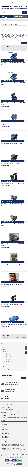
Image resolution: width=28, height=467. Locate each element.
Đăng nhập (14, 2)
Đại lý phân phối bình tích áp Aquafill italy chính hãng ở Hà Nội (13, 449)
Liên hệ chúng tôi (5, 429)
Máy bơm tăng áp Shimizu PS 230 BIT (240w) (11, 304)
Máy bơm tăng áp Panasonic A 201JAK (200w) (12, 163)
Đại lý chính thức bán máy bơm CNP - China (10, 448)
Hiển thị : (19, 49)
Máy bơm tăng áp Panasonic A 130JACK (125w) (12, 183)
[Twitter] (14, 464)
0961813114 (21, 17)
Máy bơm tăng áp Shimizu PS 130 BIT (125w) (11, 264)
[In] (21, 464)
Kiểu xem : (4, 46)
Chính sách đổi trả (5, 437)
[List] (8, 46)
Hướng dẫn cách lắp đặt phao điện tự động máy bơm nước (13, 445)
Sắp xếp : (4, 49)
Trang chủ (2, 19)
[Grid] (7, 46)
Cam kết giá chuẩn (5, 432)
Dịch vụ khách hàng (5, 430)
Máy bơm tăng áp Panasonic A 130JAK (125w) (12, 143)
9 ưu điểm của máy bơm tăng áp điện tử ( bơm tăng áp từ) (13, 444)
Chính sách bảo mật (5, 436)
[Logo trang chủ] (14, 7)
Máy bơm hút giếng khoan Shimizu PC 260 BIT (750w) (14, 324)
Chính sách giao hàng (6, 433)
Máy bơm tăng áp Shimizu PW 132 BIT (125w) (12, 284)
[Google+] (19, 464)
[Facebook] (17, 464)
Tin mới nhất (4, 441)
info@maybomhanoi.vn (9, 409)
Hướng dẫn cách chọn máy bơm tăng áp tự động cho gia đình (13, 446)
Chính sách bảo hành (6, 434)
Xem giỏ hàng (4, 424)
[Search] (24, 12)
